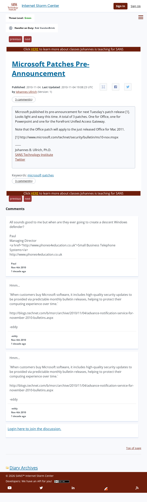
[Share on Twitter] (127, 87)
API (39, 481)
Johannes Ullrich (26, 92)
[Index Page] (12, 6)
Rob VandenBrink (45, 28)
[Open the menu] (140, 17)
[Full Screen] (103, 87)
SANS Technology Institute (34, 155)
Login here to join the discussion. (34, 428)
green (27, 18)
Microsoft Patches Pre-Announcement (50, 68)
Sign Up (136, 6)
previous (15, 39)
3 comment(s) (23, 99)
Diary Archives (24, 468)
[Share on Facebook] (115, 87)
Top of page (133, 448)
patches (48, 175)
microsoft (35, 175)
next (27, 39)
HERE (34, 49)
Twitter (20, 159)
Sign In (120, 6)
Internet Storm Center (40, 5)
